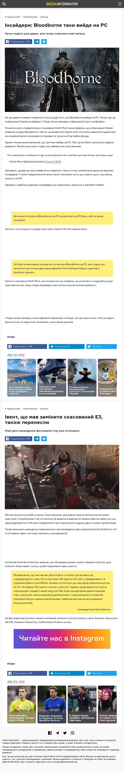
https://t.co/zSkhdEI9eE (21, 300)
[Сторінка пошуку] (4, 4)
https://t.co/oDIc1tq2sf (100, 196)
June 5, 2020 (85, 550)
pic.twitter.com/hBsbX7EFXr (47, 544)
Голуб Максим (30, 17)
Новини (44, 17)
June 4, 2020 (53, 161)
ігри (12, 336)
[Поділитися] (36, 41)
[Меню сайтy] (120, 3)
